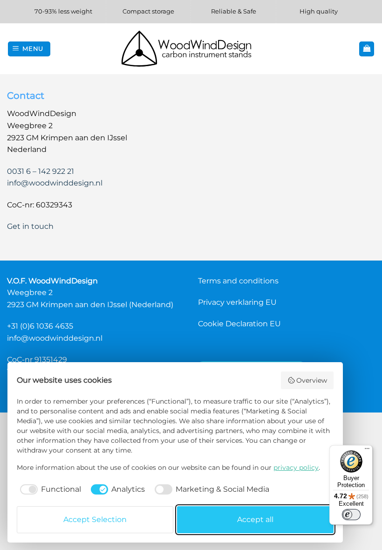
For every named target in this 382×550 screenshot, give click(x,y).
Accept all (255, 519)
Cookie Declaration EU (239, 323)
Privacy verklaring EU (237, 302)
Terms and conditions (238, 280)
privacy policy (296, 467)
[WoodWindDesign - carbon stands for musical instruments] (191, 48)
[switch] (351, 514)
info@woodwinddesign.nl (54, 183)
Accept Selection (95, 519)
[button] (29, 49)
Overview (311, 380)
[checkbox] (49, 489)
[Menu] (367, 450)
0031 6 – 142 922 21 (40, 171)
